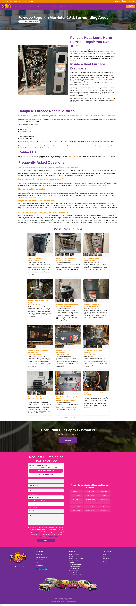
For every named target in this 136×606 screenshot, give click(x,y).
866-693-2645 (74, 156)
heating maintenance (29, 197)
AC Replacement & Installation (76, 558)
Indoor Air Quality (74, 569)
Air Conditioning (74, 555)
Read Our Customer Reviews (68, 440)
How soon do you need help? (36, 501)
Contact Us (73, 6)
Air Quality (36, 6)
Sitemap (105, 561)
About (104, 554)
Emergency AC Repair (74, 560)
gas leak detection (82, 185)
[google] (15, 566)
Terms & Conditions (108, 560)
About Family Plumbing (56, 6)
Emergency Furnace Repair (75, 564)
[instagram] (23, 566)
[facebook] (11, 566)
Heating (24, 6)
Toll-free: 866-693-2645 (46, 474)
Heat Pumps (30, 6)
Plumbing (16, 6)
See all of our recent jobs (68, 417)
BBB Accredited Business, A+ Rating (64, 598)
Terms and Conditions (51, 536)
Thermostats (43, 6)
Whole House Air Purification (76, 574)
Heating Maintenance (74, 566)
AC (20, 6)
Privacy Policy (38, 536)
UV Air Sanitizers (73, 572)
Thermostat (23, 134)
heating (97, 146)
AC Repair (71, 556)
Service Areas (66, 6)
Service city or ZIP (33, 508)
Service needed (32, 494)
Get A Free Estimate (130, 6)
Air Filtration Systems (74, 570)
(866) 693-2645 (38, 533)
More (48, 6)
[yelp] (19, 566)
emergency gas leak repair (98, 185)
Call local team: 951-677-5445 (45, 471)
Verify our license (75, 597)
